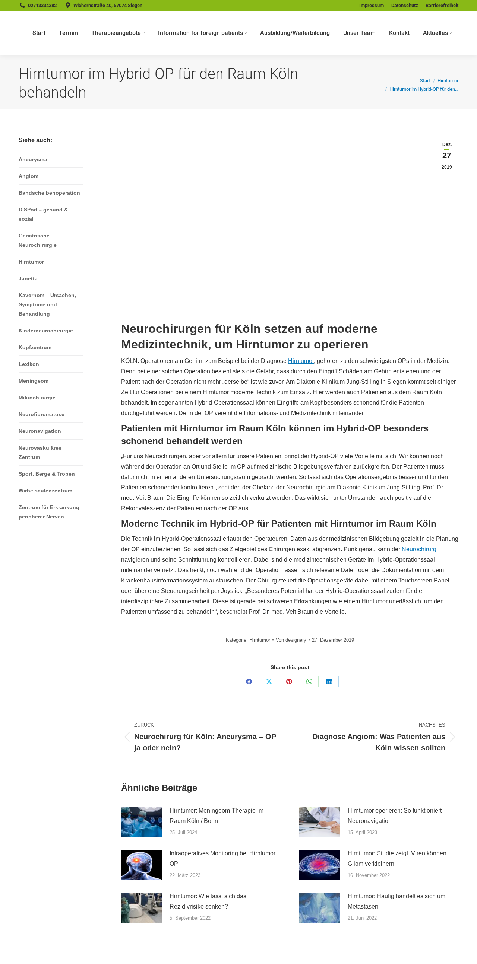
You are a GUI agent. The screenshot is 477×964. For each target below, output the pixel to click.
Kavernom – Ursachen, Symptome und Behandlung (47, 304)
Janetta (28, 278)
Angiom (28, 176)
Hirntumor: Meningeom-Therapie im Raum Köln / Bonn (216, 815)
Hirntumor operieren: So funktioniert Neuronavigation (395, 815)
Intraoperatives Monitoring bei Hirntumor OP (222, 858)
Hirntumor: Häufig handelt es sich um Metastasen (396, 901)
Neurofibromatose (41, 414)
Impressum (371, 5)
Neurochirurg (419, 549)
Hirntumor (301, 361)
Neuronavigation (40, 431)
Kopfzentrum (35, 347)
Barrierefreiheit (442, 5)
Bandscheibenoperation (49, 193)
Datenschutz (404, 5)
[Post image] (141, 822)
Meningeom (33, 381)
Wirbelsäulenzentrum (45, 491)
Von (291, 640)
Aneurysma (33, 159)
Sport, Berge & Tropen (47, 474)
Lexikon (29, 364)
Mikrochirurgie (37, 397)
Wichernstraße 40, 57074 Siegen (107, 5)
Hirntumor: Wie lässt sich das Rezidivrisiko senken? (208, 901)
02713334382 (42, 5)
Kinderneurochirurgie (46, 330)
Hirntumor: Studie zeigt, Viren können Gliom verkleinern (397, 858)
